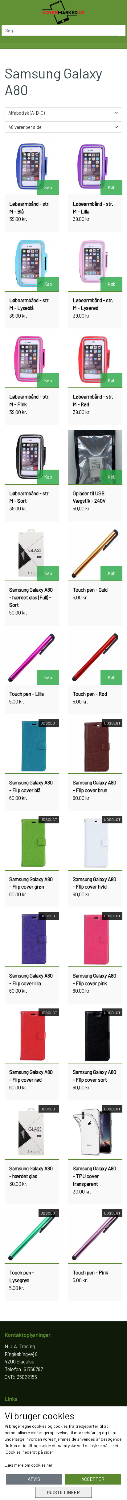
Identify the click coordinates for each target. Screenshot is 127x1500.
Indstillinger (63, 1492)
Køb (48, 187)
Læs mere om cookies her (28, 1465)
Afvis (34, 1479)
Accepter (92, 1479)
